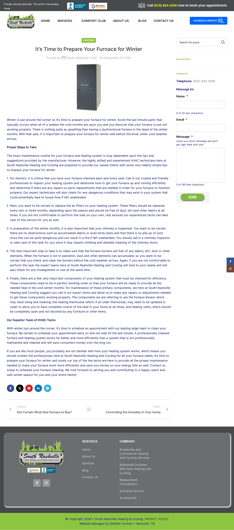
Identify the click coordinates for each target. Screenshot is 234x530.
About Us (88, 456)
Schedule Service (205, 20)
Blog (85, 470)
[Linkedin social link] (38, 388)
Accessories (128, 498)
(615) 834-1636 (165, 5)
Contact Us (90, 477)
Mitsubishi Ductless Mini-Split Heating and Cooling (135, 469)
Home (86, 449)
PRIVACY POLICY (157, 519)
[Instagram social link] (46, 483)
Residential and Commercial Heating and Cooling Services (134, 454)
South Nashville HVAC (82, 58)
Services (88, 463)
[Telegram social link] (47, 388)
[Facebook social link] (10, 388)
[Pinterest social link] (29, 388)
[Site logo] (21, 20)
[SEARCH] (223, 42)
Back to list (88, 409)
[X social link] (19, 388)
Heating (88, 40)
